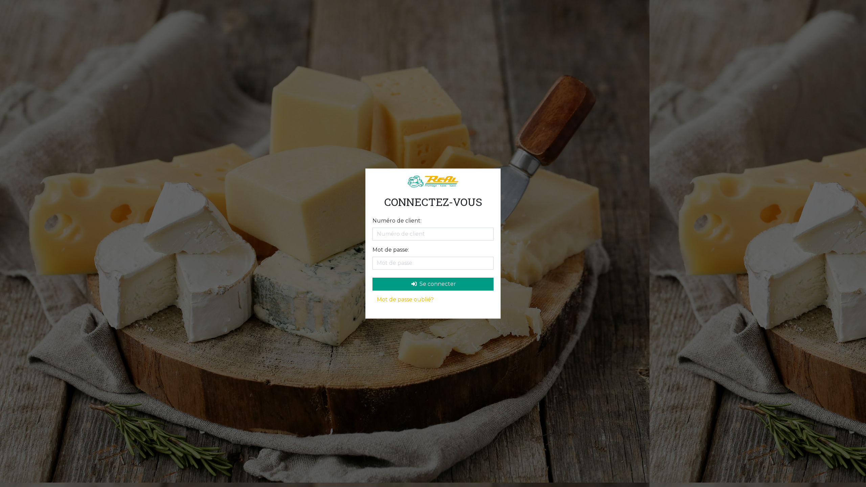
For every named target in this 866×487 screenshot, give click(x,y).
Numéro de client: (396, 220)
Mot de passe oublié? (405, 299)
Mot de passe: (390, 250)
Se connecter (437, 284)
